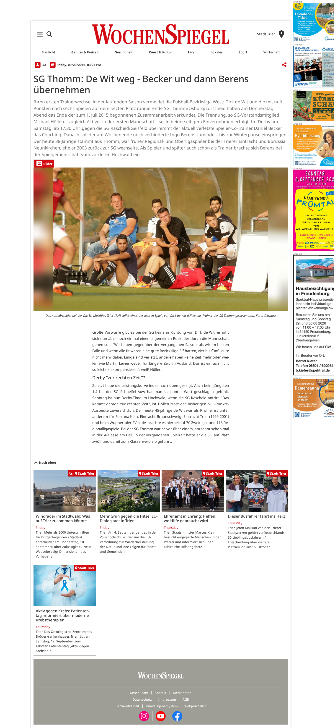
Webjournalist (195, 706)
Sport (243, 52)
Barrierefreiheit (127, 706)
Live (191, 52)
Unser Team (139, 693)
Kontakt (160, 693)
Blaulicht (48, 52)
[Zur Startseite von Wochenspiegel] (160, 34)
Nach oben (47, 462)
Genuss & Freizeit (85, 52)
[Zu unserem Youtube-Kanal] (161, 716)
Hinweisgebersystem (162, 706)
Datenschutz (142, 699)
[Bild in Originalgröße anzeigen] (161, 239)
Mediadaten (182, 693)
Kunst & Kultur (160, 52)
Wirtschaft (271, 52)
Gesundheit (124, 52)
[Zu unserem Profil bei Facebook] (177, 716)
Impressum (167, 699)
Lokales (217, 52)
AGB (186, 699)
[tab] (44, 164)
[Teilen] (284, 65)
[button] (40, 34)
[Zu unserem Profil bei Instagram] (144, 716)
